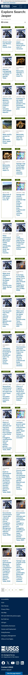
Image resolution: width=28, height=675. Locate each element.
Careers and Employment (8, 629)
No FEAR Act (5, 619)
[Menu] (25, 6)
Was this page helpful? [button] (14, 673)
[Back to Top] (22, 669)
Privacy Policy (5, 609)
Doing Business (5, 632)
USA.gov (3, 622)
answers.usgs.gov (6, 669)
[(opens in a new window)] (3, 663)
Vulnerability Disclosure (8, 626)
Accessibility (5, 599)
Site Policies (4, 606)
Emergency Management (8, 635)
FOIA (2, 602)
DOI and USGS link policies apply (11, 616)
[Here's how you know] (14, 2)
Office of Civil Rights (7, 639)
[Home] (5, 7)
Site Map (3, 612)
